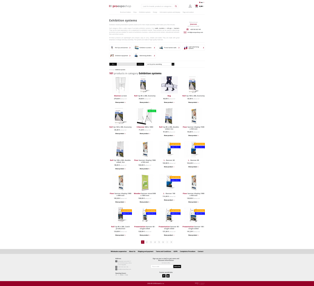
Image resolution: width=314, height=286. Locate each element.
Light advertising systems (194, 47)
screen (120, 96)
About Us (132, 251)
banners (176, 28)
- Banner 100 (169, 193)
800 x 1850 (145, 127)
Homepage (111, 69)
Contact (200, 251)
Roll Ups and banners (121, 47)
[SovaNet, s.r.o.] (200, 283)
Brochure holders (125, 12)
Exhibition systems (144, 12)
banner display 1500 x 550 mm (193, 128)
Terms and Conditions (163, 251)
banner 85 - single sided (169, 227)
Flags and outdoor (188, 12)
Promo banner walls (170, 47)
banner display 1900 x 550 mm (145, 161)
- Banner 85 (193, 160)
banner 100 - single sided (194, 227)
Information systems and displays (170, 12)
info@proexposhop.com (195, 32)
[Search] (176, 6)
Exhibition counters (145, 47)
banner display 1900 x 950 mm (193, 194)
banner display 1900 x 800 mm (120, 194)
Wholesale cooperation (119, 251)
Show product (120, 102)
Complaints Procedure (187, 251)
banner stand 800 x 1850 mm (145, 194)
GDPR (175, 251)
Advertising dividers (146, 55)
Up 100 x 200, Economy (193, 96)
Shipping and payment (145, 251)
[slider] (113, 64)
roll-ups (169, 28)
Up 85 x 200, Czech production (120, 227)
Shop (135, 12)
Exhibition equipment (121, 55)
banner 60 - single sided (144, 227)
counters (162, 28)
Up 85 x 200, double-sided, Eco (169, 128)
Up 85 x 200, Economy (144, 96)
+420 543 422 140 (195, 29)
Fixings (155, 12)
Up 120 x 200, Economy (120, 127)
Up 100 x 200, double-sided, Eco (120, 161)
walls (156, 28)
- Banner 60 (169, 160)
